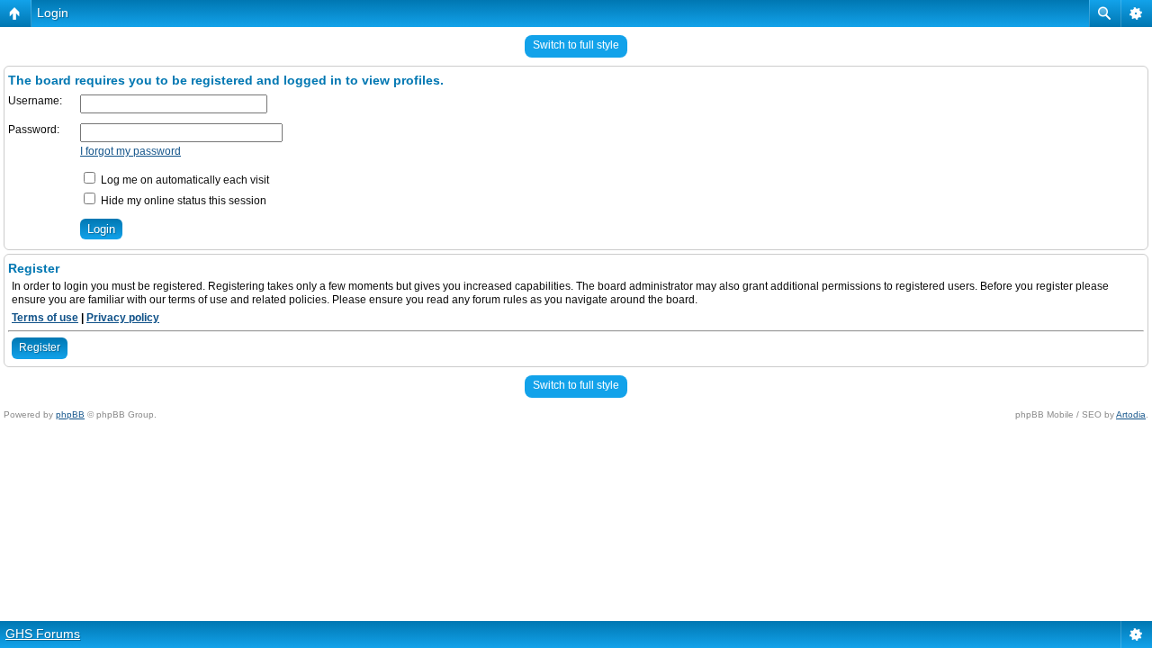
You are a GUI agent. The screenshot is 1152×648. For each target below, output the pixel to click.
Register (39, 347)
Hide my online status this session (182, 200)
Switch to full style (576, 45)
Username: (35, 100)
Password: (33, 129)
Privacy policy (122, 317)
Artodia (1131, 414)
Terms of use (45, 317)
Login (52, 12)
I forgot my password (130, 151)
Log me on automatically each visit (183, 180)
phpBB (70, 414)
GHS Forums (42, 633)
